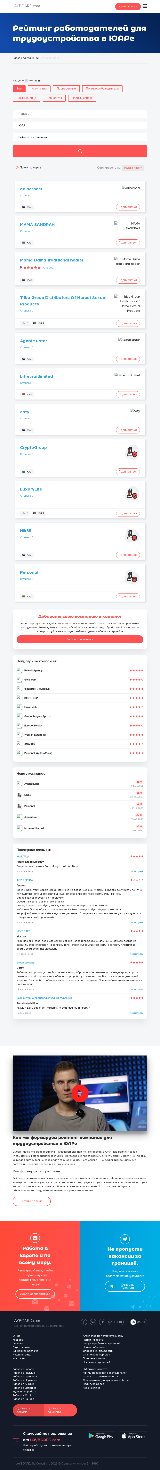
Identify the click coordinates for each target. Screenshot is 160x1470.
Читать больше (32, 1201)
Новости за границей (96, 1362)
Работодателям (128, 6)
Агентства (39, 88)
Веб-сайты (54, 98)
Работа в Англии (23, 1384)
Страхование (21, 1347)
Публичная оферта (95, 1369)
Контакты (19, 1358)
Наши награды (22, 1354)
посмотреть (136, 871)
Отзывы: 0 (26, 195)
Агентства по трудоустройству (103, 1336)
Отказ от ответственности (100, 1376)
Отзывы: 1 (49, 267)
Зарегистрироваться (80, 639)
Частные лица (26, 98)
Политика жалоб (93, 1384)
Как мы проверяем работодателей (105, 1373)
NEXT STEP (23, 931)
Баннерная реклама (25, 1351)
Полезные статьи (94, 1358)
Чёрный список (82, 98)
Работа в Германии (25, 1376)
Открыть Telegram (127, 1286)
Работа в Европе (23, 1369)
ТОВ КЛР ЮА (25, 880)
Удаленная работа (24, 1391)
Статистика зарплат (96, 1354)
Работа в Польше (24, 1373)
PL (144, 1322)
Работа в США (22, 1395)
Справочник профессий (98, 1351)
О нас (16, 1336)
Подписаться (128, 207)
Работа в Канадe (23, 1399)
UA (138, 1322)
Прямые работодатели (102, 88)
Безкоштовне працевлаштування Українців (44, 998)
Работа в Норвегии (25, 1380)
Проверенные (66, 88)
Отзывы (18, 1343)
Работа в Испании (24, 1388)
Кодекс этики (91, 1388)
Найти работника (94, 1347)
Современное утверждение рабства (106, 1380)
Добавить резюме (23, 1410)
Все (19, 88)
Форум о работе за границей (101, 1343)
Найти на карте (93, 1339)
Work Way (23, 856)
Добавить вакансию (54, 1410)
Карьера (18, 1339)
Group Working (26, 962)
